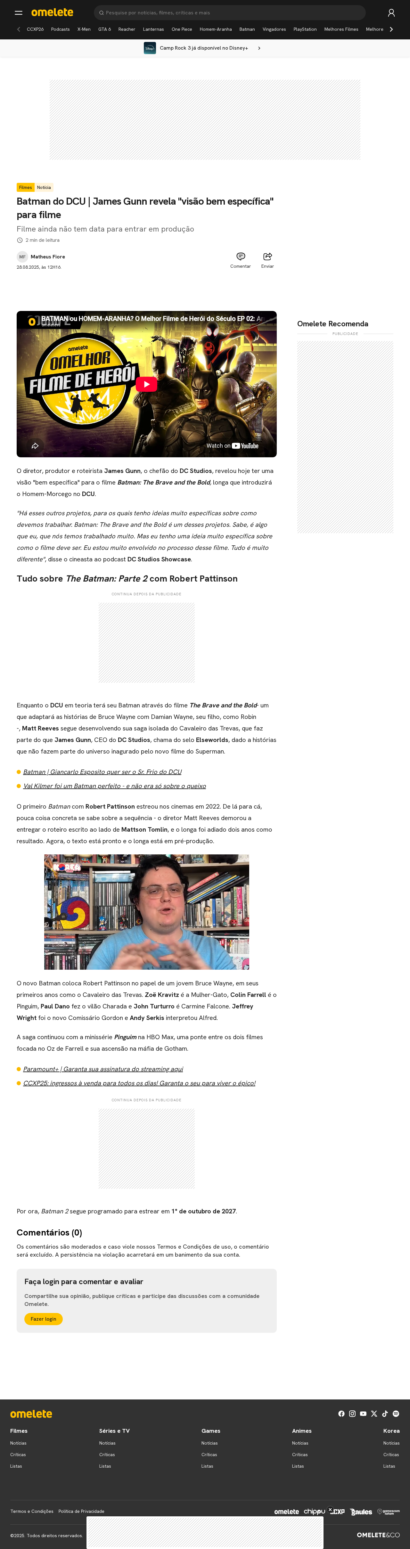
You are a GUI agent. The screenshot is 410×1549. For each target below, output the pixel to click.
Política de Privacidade (81, 1511)
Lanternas (153, 29)
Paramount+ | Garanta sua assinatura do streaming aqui (103, 1069)
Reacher (127, 29)
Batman (247, 29)
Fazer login (43, 1319)
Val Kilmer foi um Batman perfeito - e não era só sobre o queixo (114, 786)
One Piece (182, 29)
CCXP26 (35, 29)
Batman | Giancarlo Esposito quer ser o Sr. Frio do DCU (102, 772)
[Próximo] (391, 29)
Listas (16, 1466)
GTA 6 (104, 29)
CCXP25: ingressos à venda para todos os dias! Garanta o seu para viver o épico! (139, 1083)
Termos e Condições (31, 1511)
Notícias (18, 1443)
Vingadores (274, 29)
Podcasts (60, 29)
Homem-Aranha (216, 29)
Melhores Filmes (341, 29)
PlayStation (305, 29)
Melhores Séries (383, 29)
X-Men (84, 29)
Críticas (18, 1454)
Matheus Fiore (48, 256)
